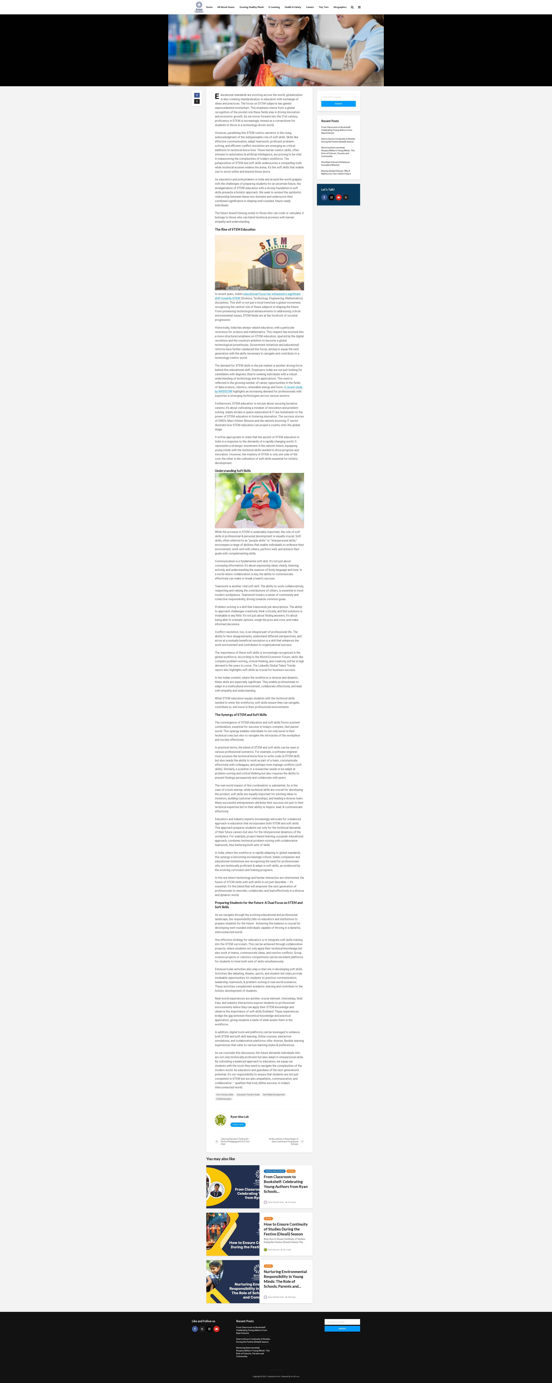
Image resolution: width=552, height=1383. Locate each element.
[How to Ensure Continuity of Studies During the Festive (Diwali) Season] (232, 1234)
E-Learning (274, 7)
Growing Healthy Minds (251, 7)
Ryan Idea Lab (273, 1250)
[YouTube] (339, 197)
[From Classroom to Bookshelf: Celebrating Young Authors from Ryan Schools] (232, 1186)
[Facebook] (324, 197)
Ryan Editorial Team (276, 1202)
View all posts (238, 1125)
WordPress (295, 1377)
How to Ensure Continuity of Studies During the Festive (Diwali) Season (286, 1229)
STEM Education (223, 1099)
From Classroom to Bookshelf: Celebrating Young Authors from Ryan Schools (336, 130)
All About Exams (226, 7)
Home (209, 7)
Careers (310, 7)
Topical (291, 1171)
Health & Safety (293, 7)
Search (338, 104)
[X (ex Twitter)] (346, 197)
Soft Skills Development (274, 1094)
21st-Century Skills (224, 1094)
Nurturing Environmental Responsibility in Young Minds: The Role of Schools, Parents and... (285, 1279)
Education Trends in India (248, 1094)
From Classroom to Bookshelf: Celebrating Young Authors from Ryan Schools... (286, 1184)
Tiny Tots (324, 7)
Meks (278, 1377)
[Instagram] (331, 197)
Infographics (340, 7)
